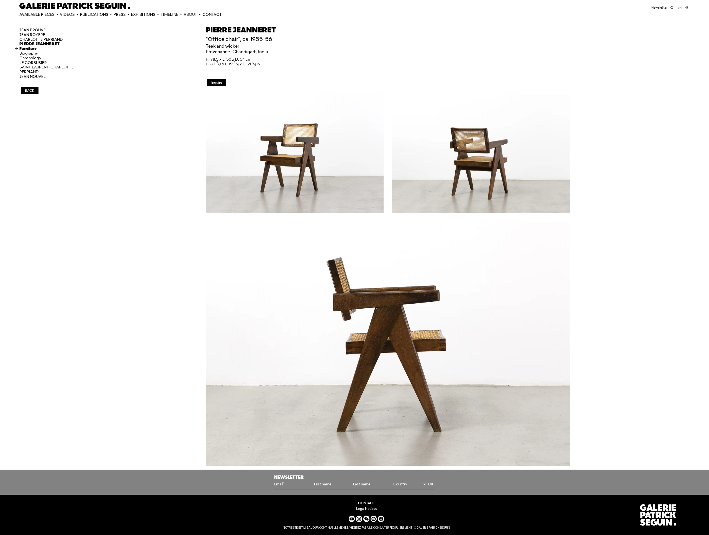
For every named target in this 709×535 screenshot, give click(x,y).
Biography (28, 53)
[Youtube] (352, 519)
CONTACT (212, 14)
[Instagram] (359, 519)
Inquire (216, 82)
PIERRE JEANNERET (39, 43)
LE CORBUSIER (33, 62)
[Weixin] (366, 519)
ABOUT (190, 14)
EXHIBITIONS (143, 14)
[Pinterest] (374, 519)
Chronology (30, 57)
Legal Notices (366, 508)
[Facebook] (381, 519)
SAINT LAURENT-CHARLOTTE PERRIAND (46, 69)
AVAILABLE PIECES (37, 14)
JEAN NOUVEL (32, 76)
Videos (67, 14)
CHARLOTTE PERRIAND (41, 39)
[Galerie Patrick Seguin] (74, 6)
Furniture (28, 48)
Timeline (169, 14)
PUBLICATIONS (94, 14)
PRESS (120, 14)
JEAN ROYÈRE (32, 34)
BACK (29, 90)
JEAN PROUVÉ (32, 29)
